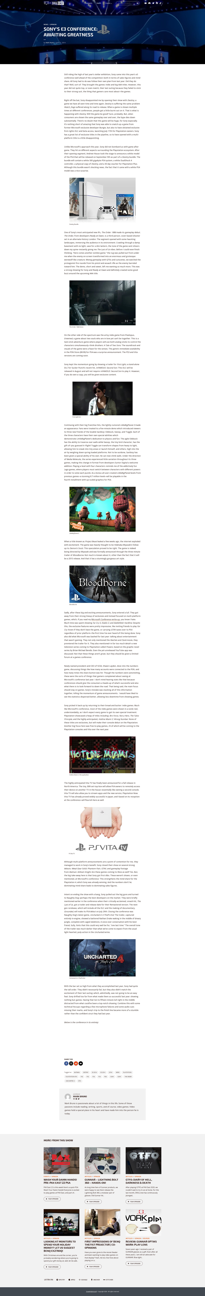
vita (79, 1081)
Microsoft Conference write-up (105, 619)
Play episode (53, 1199)
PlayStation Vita (71, 1077)
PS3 (82, 1077)
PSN (105, 1077)
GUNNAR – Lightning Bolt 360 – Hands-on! (101, 1181)
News (46, 24)
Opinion (53, 24)
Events (108, 3)
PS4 (94, 1077)
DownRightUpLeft (91, 1291)
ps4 (99, 1077)
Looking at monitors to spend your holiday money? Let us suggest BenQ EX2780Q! (60, 1246)
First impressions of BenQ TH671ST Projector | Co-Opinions (102, 1244)
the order (128, 1077)
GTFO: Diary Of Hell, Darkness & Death (139, 1181)
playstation (127, 1072)
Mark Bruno (50, 43)
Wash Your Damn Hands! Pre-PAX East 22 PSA (60, 1181)
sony (112, 1077)
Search (137, 3)
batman (77, 1072)
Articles (88, 1176)
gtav (110, 1072)
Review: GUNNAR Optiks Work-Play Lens (141, 1243)
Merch (99, 3)
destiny (85, 1072)
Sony (119, 1077)
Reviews (146, 1238)
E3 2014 (94, 1072)
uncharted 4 (70, 1081)
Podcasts (88, 3)
